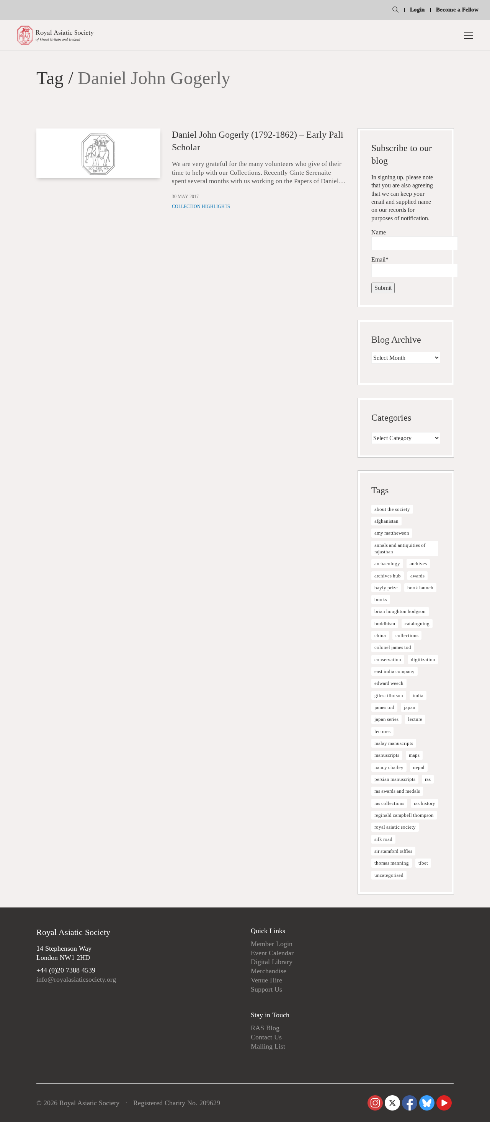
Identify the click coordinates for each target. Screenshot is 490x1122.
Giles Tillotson (388, 695)
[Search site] (395, 11)
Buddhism (384, 623)
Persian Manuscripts (394, 779)
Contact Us (266, 1037)
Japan (409, 707)
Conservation (387, 659)
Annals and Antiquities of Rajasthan (399, 548)
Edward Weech (388, 683)
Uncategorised (388, 875)
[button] (468, 35)
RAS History (424, 803)
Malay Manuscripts (393, 743)
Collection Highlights (201, 206)
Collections (406, 635)
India (418, 695)
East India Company (394, 671)
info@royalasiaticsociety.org (76, 979)
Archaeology (387, 563)
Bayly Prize (386, 587)
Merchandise (268, 971)
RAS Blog (265, 1028)
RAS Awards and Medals (397, 791)
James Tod (384, 707)
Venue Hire (266, 980)
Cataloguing (417, 623)
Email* (380, 259)
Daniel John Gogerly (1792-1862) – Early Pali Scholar (257, 141)
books (380, 599)
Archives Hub (387, 576)
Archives (418, 563)
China (380, 635)
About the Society (392, 509)
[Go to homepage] (55, 35)
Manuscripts (386, 755)
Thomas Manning (391, 863)
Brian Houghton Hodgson (400, 611)
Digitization (423, 659)
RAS (428, 779)
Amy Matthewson (391, 533)
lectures (382, 731)
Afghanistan (386, 521)
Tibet (423, 863)
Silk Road (383, 839)
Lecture (415, 719)
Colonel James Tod (392, 647)
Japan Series (386, 719)
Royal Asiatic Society (395, 827)
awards (417, 576)
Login (417, 10)
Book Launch (420, 587)
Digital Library (271, 962)
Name (378, 232)
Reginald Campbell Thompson (404, 815)
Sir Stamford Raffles (393, 851)
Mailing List (268, 1046)
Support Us (266, 989)
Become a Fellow (457, 10)
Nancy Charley (388, 767)
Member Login (271, 944)
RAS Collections (389, 803)
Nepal (419, 767)
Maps (414, 755)
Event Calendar (272, 953)
